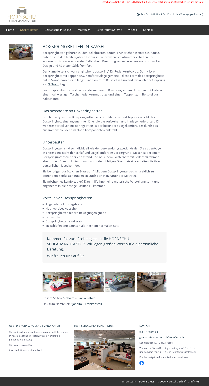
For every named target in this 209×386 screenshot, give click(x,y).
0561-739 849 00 (148, 331)
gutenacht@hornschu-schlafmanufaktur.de (161, 337)
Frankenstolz (86, 298)
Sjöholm (53, 84)
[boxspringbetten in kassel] (57, 282)
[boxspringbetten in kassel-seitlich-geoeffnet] (120, 282)
